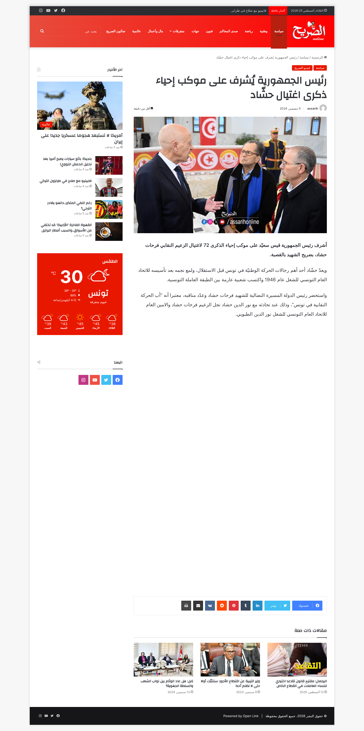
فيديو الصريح (302, 68)
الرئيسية (318, 57)
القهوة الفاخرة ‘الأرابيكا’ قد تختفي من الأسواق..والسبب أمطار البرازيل (66, 228)
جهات (195, 31)
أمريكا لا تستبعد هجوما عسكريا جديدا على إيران (82, 138)
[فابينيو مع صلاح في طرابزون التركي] (109, 187)
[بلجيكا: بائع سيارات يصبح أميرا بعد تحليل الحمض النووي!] (109, 165)
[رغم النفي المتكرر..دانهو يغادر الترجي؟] (109, 209)
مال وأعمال (155, 31)
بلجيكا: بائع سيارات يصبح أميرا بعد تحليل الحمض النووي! (67, 162)
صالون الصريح (115, 31)
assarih (312, 108)
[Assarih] (310, 31)
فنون (209, 31)
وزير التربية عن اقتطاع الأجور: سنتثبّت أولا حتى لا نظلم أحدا (230, 683)
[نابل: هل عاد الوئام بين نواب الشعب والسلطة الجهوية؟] (163, 659)
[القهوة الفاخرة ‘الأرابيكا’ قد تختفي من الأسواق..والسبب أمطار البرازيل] (109, 231)
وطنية (263, 31)
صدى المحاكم (229, 31)
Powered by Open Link (241, 716)
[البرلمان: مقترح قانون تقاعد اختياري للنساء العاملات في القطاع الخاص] (297, 659)
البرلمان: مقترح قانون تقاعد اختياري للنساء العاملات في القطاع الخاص (301, 683)
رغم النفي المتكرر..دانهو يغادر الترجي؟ (69, 206)
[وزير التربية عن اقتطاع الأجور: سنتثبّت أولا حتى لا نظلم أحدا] (230, 659)
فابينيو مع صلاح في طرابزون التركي (242, 10)
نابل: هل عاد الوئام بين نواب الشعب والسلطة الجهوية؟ (167, 683)
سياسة (279, 31)
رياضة (249, 31)
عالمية (136, 31)
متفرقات (178, 31)
